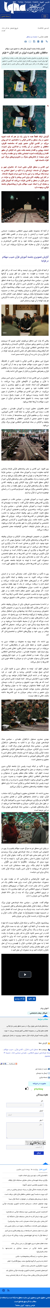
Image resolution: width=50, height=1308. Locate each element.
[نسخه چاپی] (25, 41)
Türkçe (20, 2)
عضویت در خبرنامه (39, 1083)
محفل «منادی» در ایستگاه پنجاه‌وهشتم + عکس (32, 1256)
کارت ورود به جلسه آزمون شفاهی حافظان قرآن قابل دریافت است (26, 1194)
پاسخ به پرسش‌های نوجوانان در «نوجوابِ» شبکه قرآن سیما (28, 1199)
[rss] (8, 1290)
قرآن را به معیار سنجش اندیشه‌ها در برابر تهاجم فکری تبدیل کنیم (26, 1230)
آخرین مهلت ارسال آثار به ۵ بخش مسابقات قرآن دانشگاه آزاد (27, 1216)
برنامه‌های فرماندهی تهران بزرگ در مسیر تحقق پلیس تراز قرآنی (27, 1026)
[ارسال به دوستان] (30, 41)
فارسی (47, 2)
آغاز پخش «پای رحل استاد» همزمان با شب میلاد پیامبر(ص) (28, 1221)
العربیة (42, 2)
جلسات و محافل (31, 37)
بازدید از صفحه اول (41, 1069)
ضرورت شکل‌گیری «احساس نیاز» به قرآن (34, 1265)
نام (42, 1101)
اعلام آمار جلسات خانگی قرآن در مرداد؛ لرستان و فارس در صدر (27, 1189)
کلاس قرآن (19, 1049)
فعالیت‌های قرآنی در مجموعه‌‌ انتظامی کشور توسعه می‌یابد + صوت (26, 1030)
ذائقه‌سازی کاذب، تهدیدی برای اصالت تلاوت (33, 1175)
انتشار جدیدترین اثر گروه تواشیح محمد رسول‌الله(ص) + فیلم (28, 1261)
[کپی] (47, 41)
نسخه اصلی (6, 16)
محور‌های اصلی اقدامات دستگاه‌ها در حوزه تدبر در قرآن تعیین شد (26, 1226)
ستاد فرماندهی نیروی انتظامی (39, 1052)
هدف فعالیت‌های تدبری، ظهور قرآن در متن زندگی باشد (29, 1243)
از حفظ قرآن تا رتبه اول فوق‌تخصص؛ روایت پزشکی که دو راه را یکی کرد (25, 1237)
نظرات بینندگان (42, 1095)
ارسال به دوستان (41, 1073)
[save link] (34, 41)
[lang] (14, 2)
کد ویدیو (18, 999)
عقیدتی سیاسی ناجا (19, 1052)
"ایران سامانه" (19, 1305)
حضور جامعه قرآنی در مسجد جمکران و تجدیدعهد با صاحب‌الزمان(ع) (25, 1250)
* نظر (41, 1120)
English (35, 2)
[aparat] (3, 1291)
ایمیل (41, 1111)
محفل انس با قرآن (31, 1049)
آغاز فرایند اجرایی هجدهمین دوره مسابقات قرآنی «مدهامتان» (27, 1212)
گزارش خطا (43, 1043)
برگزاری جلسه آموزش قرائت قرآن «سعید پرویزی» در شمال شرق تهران (25, 1035)
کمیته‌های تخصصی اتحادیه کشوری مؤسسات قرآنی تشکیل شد (27, 1270)
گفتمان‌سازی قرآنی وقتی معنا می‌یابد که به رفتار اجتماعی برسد (27, 1275)
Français (28, 2)
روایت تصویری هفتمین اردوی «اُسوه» (35, 1185)
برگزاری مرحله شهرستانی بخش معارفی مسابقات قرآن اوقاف (28, 1180)
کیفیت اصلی (26, 1006)
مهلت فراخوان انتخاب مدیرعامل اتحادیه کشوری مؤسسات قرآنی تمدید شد (25, 1205)
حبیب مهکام (8, 1049)
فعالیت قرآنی (43, 37)
